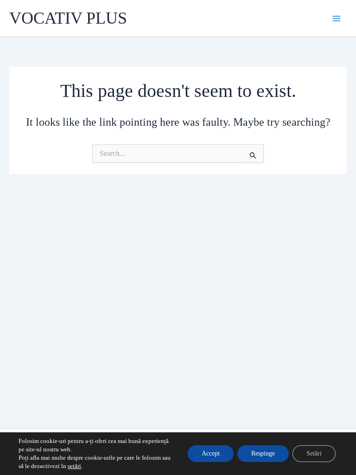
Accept (211, 453)
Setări (314, 453)
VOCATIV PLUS (68, 18)
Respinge (263, 453)
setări (74, 465)
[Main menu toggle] (336, 18)
